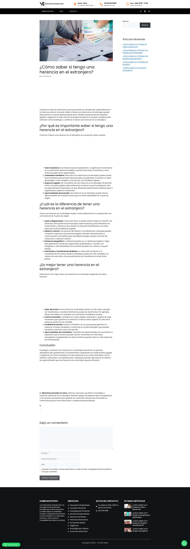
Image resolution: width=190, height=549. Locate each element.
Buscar (126, 21)
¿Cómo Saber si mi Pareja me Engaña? (140, 530)
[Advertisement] (76, 95)
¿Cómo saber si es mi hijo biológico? (55, 410)
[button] (184, 543)
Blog (61, 11)
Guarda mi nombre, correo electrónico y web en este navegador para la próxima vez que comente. (76, 470)
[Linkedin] (144, 11)
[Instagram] (148, 11)
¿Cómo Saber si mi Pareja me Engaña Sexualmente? (135, 57)
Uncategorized (47, 406)
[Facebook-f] (140, 11)
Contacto (73, 11)
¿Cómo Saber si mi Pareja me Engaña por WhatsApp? (135, 51)
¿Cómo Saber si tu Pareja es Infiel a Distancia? (135, 45)
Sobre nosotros (48, 11)
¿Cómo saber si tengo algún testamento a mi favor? (61, 408)
